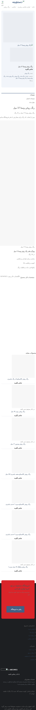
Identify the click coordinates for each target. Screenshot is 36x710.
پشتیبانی (32, 659)
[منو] (33, 2)
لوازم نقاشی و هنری (24, 7)
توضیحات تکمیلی (30, 98)
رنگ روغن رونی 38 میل (18, 411)
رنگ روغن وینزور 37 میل (18, 444)
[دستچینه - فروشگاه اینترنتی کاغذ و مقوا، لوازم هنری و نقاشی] (18, 2)
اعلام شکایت (31, 639)
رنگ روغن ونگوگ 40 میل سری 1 (18, 567)
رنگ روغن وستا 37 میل (21, 78)
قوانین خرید (31, 629)
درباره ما (32, 632)
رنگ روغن (27, 73)
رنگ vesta (22, 76)
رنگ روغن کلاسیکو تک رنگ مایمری (18, 379)
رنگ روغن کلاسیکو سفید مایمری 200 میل (18, 474)
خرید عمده (32, 649)
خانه (33, 7)
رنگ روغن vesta (10, 76)
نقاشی (14, 7)
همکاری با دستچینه (30, 656)
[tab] (18, 95)
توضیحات (32, 95)
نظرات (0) (32, 102)
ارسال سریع (31, 653)
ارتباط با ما (32, 635)
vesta (26, 76)
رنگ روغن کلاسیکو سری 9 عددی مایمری (18, 534)
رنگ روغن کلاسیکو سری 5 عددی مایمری (18, 504)
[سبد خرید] (2, 3)
